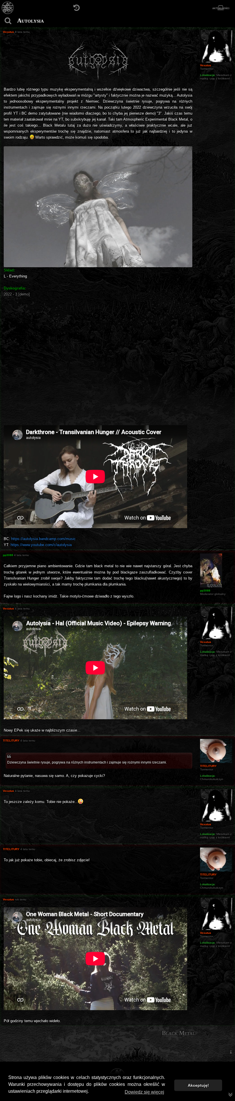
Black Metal (178, 1033)
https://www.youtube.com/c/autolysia (41, 545)
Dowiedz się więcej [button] (144, 1092)
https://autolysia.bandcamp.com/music (43, 539)
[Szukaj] (7, 20)
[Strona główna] (7, 7)
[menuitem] (230, 1052)
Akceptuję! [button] (198, 1085)
